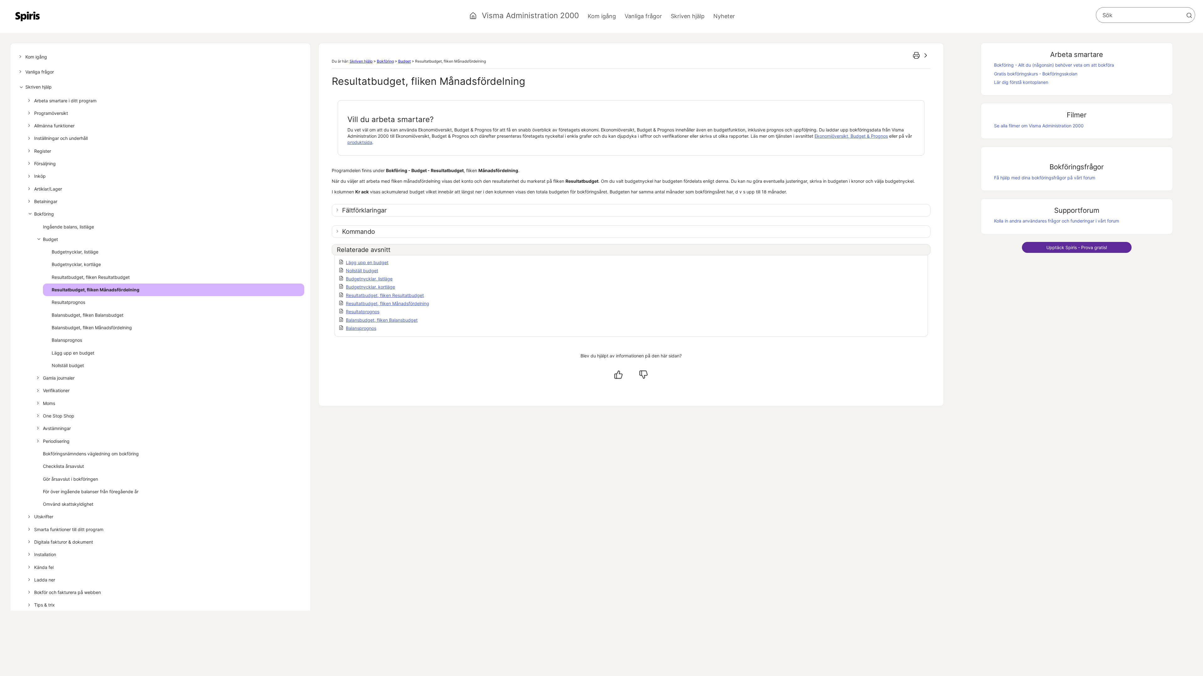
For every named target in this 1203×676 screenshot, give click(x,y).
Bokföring (44, 214)
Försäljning (45, 163)
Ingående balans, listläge (68, 226)
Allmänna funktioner (54, 125)
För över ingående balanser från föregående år (90, 491)
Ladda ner (44, 579)
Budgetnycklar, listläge (75, 251)
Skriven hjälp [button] (688, 16)
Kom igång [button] (602, 16)
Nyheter (724, 16)
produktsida (359, 142)
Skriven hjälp (38, 87)
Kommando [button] (358, 231)
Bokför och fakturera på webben (67, 592)
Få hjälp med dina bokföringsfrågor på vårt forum (1044, 177)
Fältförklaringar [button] (364, 210)
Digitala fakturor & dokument (63, 542)
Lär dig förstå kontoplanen (1021, 82)
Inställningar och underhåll (61, 138)
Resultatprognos (68, 302)
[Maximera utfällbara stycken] (925, 55)
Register (42, 151)
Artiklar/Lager (48, 189)
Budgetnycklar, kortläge (76, 264)
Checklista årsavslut (63, 466)
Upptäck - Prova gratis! (1076, 247)
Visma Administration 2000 (530, 15)
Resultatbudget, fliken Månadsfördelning (95, 289)
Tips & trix (44, 604)
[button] (1189, 15)
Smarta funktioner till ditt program (68, 529)
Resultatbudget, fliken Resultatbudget (91, 277)
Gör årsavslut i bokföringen (70, 479)
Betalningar (45, 201)
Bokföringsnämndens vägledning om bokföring (91, 453)
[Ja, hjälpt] (618, 375)
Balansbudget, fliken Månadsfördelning (92, 327)
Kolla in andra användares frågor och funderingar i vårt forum (1056, 220)
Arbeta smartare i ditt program (65, 100)
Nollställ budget (68, 365)
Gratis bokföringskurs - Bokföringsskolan (1035, 73)
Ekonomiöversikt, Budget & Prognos (851, 136)
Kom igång (36, 56)
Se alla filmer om (1039, 125)
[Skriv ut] (916, 55)
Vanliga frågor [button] (643, 16)
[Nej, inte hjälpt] (643, 375)
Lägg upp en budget (73, 353)
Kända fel (44, 567)
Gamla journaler (59, 378)
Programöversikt (51, 113)
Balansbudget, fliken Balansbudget (87, 315)
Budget (50, 239)
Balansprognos (67, 340)
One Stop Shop (58, 415)
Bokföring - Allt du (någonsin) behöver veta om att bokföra (1054, 65)
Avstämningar (57, 428)
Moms (49, 403)
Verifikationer (56, 390)
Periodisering (56, 441)
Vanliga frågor (39, 71)
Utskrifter (43, 516)
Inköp (40, 176)
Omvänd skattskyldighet (68, 504)
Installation (45, 554)
